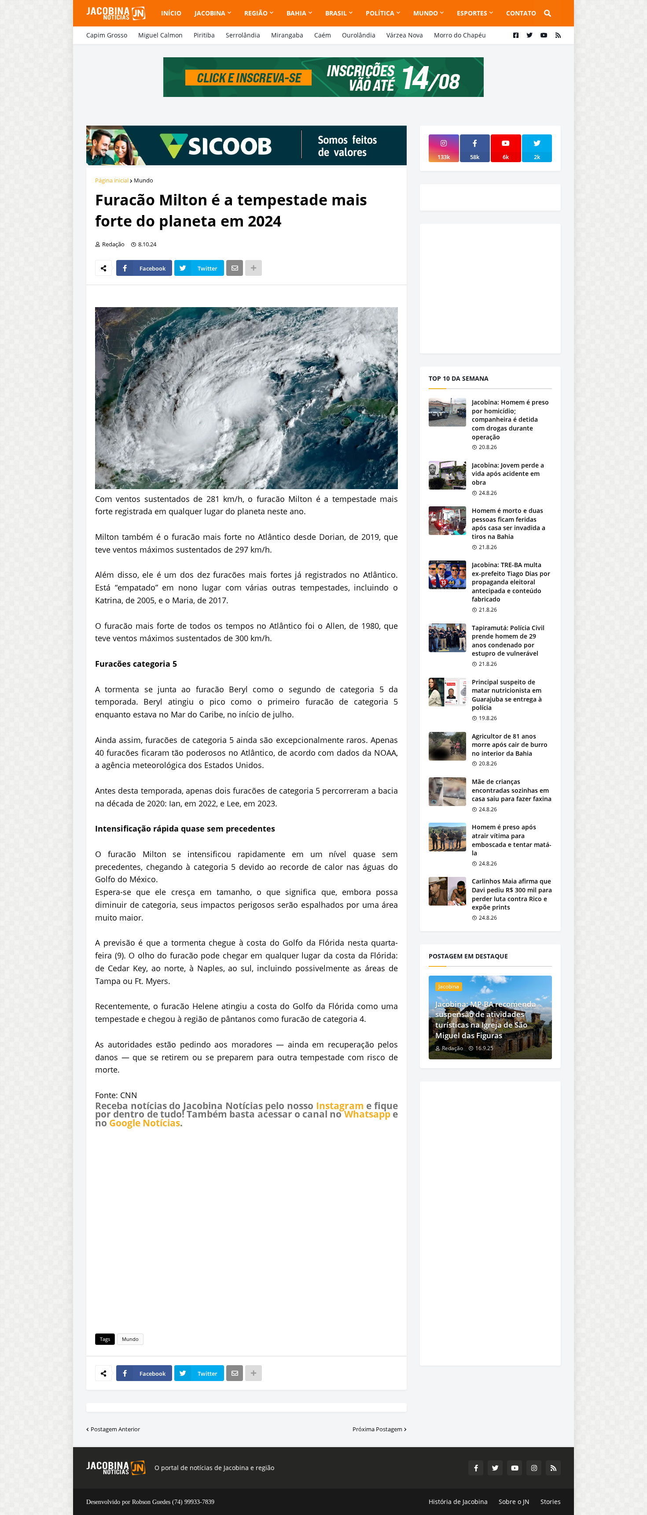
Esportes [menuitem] (472, 13)
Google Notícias (144, 1123)
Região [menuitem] (256, 13)
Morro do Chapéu (460, 35)
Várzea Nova (404, 35)
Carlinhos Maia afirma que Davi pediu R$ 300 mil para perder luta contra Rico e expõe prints (512, 894)
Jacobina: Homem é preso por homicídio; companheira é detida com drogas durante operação (510, 419)
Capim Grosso (106, 35)
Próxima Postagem (377, 1429)
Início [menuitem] (171, 13)
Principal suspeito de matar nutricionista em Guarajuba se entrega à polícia (507, 695)
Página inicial (112, 180)
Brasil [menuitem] (336, 13)
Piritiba (204, 35)
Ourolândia (358, 35)
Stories (550, 1501)
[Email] (234, 268)
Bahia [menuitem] (296, 13)
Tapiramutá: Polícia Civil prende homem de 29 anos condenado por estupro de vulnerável (508, 641)
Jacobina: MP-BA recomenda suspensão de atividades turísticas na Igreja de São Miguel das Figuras (485, 1019)
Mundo (143, 180)
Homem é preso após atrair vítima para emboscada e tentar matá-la (511, 840)
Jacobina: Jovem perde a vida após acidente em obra (508, 473)
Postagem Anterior (115, 1429)
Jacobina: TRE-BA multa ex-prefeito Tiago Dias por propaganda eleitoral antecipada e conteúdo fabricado (511, 582)
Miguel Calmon (160, 35)
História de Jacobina (458, 1501)
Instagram (340, 1105)
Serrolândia (243, 35)
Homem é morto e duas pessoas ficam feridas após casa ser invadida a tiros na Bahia (508, 523)
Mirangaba (287, 35)
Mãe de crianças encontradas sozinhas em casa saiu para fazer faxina (511, 790)
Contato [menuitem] (521, 13)
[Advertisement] (246, 1229)
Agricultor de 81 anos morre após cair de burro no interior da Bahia (510, 745)
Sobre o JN (514, 1501)
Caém (322, 35)
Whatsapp (367, 1114)
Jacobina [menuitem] (210, 13)
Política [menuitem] (380, 13)
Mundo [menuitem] (425, 13)
